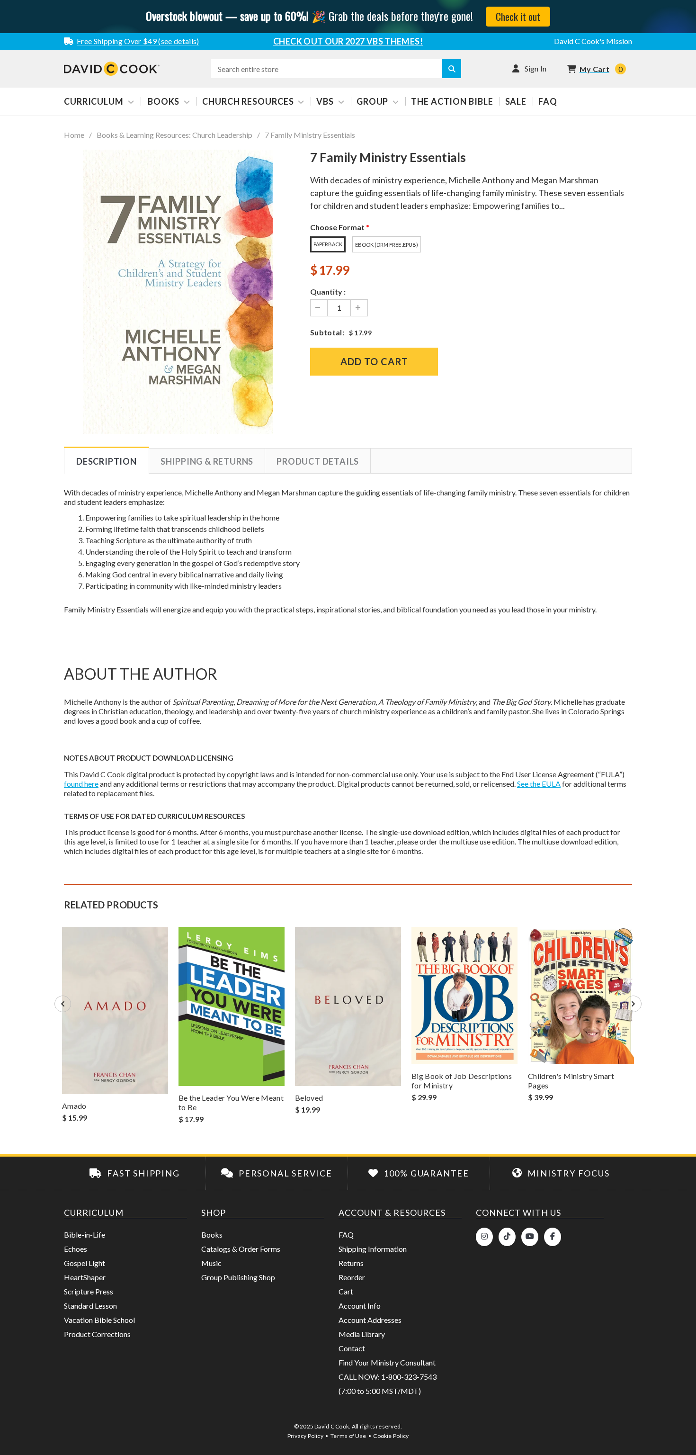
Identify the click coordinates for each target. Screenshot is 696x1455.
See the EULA (539, 783)
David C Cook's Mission (593, 40)
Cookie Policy (391, 1435)
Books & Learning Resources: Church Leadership (174, 135)
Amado (74, 1105)
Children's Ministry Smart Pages (571, 1080)
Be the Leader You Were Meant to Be (231, 1102)
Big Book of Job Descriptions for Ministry (461, 1080)
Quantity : (328, 291)
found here (81, 783)
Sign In (536, 68)
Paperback (327, 244)
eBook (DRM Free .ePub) (386, 245)
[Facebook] (552, 1237)
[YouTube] (529, 1237)
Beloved (309, 1097)
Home (74, 135)
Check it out (518, 16)
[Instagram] (484, 1237)
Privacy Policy (305, 1435)
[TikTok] (507, 1237)
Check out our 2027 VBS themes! (348, 41)
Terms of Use (348, 1435)
